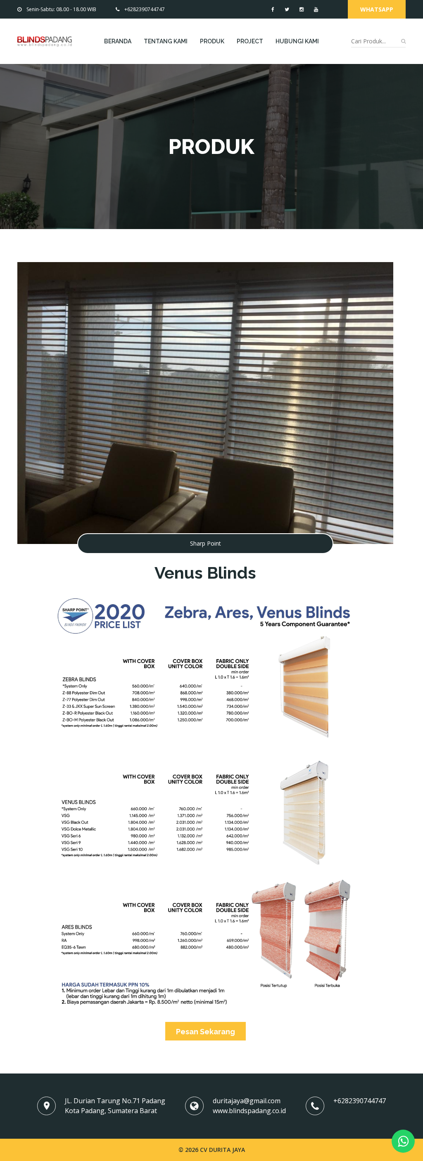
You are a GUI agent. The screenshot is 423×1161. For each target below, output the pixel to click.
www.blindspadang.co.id (249, 1110)
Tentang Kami (166, 41)
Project (250, 41)
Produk (212, 41)
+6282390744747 (144, 9)
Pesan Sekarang (205, 1031)
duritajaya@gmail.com (246, 1100)
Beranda (117, 41)
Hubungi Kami (297, 41)
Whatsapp (376, 9)
